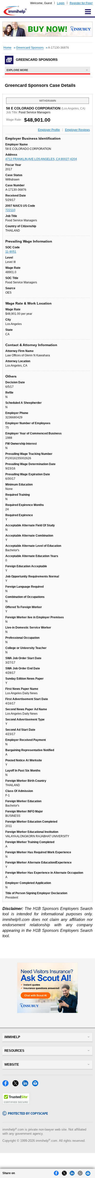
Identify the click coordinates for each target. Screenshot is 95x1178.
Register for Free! (81, 3)
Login (61, 3)
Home (7, 47)
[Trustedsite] (15, 1103)
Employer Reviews (77, 130)
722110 (10, 210)
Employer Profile (49, 130)
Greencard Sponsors (30, 47)
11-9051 (10, 251)
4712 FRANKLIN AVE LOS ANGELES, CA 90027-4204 (41, 159)
